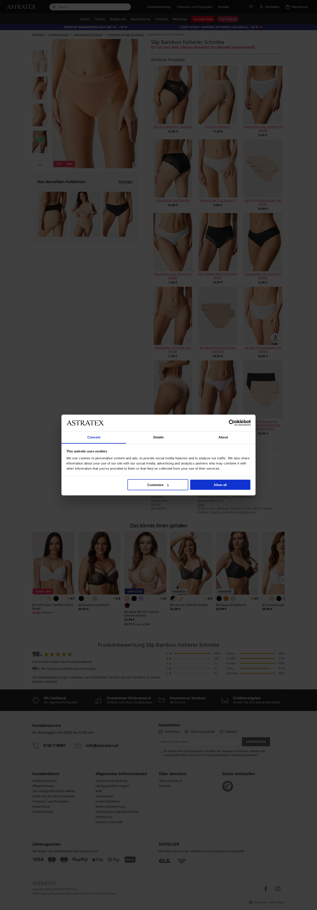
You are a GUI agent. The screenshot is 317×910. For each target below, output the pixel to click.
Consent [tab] (93, 437)
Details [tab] (158, 437)
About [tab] (223, 437)
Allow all (220, 485)
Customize (155, 485)
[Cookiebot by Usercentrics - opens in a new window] (232, 423)
